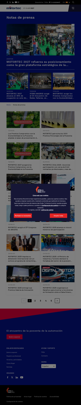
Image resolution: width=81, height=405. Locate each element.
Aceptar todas (58, 216)
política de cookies (47, 210)
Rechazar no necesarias (23, 216)
